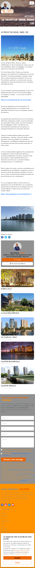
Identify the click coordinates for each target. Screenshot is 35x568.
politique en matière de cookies (21, 550)
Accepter (17, 558)
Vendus (3, 523)
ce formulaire (23, 480)
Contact (3, 526)
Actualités (3, 513)
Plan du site (4, 531)
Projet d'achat (4, 515)
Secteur (3, 518)
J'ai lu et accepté (16, 454)
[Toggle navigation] (31, 3)
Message (18, 259)
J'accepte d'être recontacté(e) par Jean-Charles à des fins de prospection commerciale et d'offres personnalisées (18, 450)
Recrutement (4, 529)
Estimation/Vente (5, 521)
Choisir (17, 563)
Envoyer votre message (13, 459)
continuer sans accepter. (22, 554)
